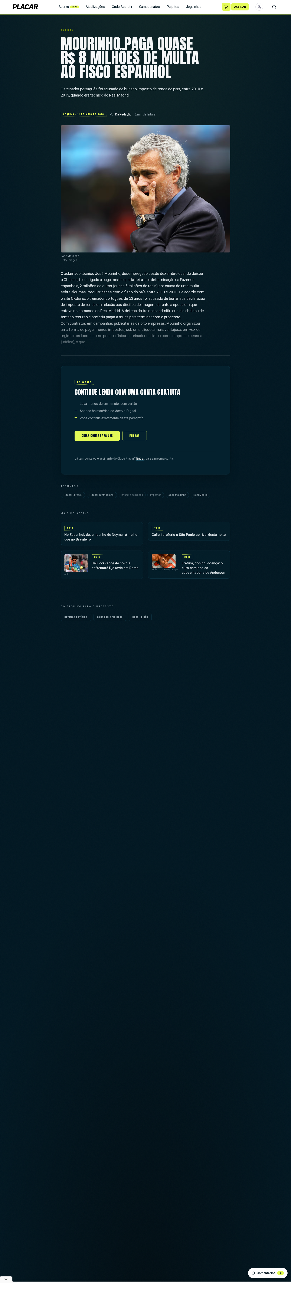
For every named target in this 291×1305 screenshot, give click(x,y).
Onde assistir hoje (110, 617)
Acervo (68, 7)
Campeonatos (149, 7)
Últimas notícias (75, 617)
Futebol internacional (101, 494)
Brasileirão (140, 617)
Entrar (134, 436)
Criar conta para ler (97, 435)
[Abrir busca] (274, 7)
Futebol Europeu (72, 494)
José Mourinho (177, 494)
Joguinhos (194, 7)
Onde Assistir (122, 7)
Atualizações (95, 7)
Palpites (173, 7)
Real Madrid (200, 494)
